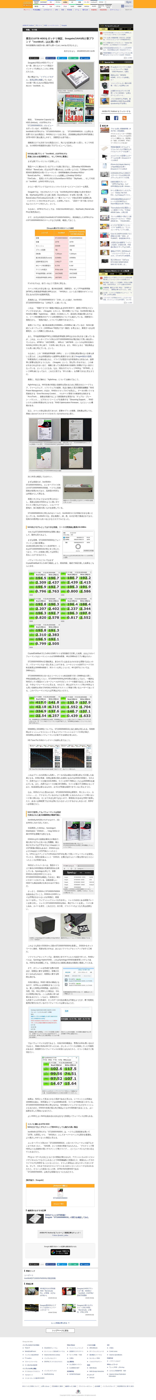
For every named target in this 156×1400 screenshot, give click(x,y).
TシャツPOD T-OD (75, 1355)
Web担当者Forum (30, 1351)
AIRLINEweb (93, 1348)
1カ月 (129, 29)
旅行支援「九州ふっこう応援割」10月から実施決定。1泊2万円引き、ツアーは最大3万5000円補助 (117, 284)
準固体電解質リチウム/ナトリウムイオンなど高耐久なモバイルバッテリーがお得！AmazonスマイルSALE (117, 55)
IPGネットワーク (112, 1364)
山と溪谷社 (70, 1361)
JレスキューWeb (94, 1358)
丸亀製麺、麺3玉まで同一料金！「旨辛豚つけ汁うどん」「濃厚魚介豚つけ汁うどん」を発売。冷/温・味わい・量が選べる (117, 289)
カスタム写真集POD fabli (117, 1371)
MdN (88, 1365)
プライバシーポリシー (85, 1386)
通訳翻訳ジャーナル (95, 1355)
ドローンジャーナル (31, 1361)
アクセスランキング (112, 26)
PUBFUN (110, 1358)
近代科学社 (70, 1371)
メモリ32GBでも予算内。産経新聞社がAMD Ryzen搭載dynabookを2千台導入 (121, 101)
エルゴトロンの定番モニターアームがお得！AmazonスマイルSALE (121, 158)
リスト (42, 58)
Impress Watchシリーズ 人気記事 (117, 271)
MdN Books (93, 1368)
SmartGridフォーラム (50, 1348)
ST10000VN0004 (60, 1198)
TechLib (91, 1377)
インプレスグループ (109, 1386)
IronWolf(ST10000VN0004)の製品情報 (40, 1278)
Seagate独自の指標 (83, 356)
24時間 (112, 29)
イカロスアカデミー (95, 1361)
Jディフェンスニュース (96, 1351)
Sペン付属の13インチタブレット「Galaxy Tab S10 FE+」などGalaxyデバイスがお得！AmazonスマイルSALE (117, 44)
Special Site (109, 62)
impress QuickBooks (115, 1355)
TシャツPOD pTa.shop (116, 1367)
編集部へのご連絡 (70, 1386)
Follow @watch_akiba (60, 1235)
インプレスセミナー (50, 1358)
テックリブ (90, 1375)
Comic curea (113, 1351)
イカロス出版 (91, 1345)
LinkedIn (86, 58)
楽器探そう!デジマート (76, 1351)
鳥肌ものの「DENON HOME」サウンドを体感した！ (120, 77)
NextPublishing (49, 1374)
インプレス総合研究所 (32, 1355)
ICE (108, 1345)
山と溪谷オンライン (75, 1364)
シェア (52, 58)
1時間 (103, 29)
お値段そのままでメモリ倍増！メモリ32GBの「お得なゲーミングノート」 (121, 93)
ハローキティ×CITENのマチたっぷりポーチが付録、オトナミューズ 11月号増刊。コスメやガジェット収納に (118, 299)
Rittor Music (71, 1345)
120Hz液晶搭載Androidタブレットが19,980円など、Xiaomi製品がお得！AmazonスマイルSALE (117, 50)
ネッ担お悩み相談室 (31, 1365)
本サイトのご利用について (30, 1386)
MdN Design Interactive (96, 1371)
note (75, 58)
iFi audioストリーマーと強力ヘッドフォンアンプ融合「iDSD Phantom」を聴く (121, 69)
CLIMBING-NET (74, 1368)
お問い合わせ (45, 1386)
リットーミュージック (76, 1348)
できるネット (29, 1375)
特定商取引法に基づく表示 (125, 1386)
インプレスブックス (50, 1371)
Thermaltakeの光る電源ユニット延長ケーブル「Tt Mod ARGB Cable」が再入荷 (121, 210)
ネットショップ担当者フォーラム (54, 1351)
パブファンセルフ (114, 1361)
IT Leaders (28, 1358)
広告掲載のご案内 (57, 1386)
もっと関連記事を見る (59, 1323)
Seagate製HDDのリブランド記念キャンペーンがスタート (48, 1307)
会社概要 (97, 1386)
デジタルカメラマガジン (32, 1371)
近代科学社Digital (74, 1374)
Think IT (27, 1348)
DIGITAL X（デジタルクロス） (53, 1361)
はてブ (63, 58)
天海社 (111, 1348)
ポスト (35, 58)
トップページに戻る (60, 1331)
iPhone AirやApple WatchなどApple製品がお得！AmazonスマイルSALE (120, 166)
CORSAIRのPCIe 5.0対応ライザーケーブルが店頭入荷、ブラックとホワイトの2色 (121, 175)
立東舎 (71, 1358)
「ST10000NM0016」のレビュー (39, 125)
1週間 (120, 29)
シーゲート (28, 1275)
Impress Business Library (52, 1355)
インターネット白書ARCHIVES (34, 1378)
